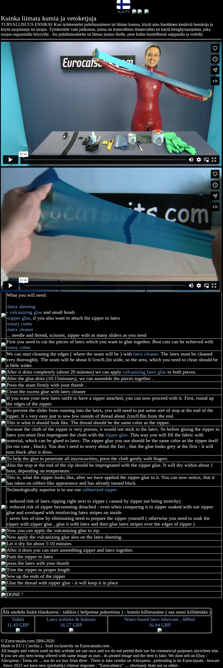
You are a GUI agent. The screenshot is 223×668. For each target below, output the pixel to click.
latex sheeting (21, 306)
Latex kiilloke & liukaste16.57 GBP (71, 622)
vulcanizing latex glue (144, 372)
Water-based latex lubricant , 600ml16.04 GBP (159, 622)
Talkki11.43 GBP (18, 622)
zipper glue (19, 318)
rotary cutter (20, 323)
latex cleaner (20, 329)
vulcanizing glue (27, 312)
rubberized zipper (99, 489)
